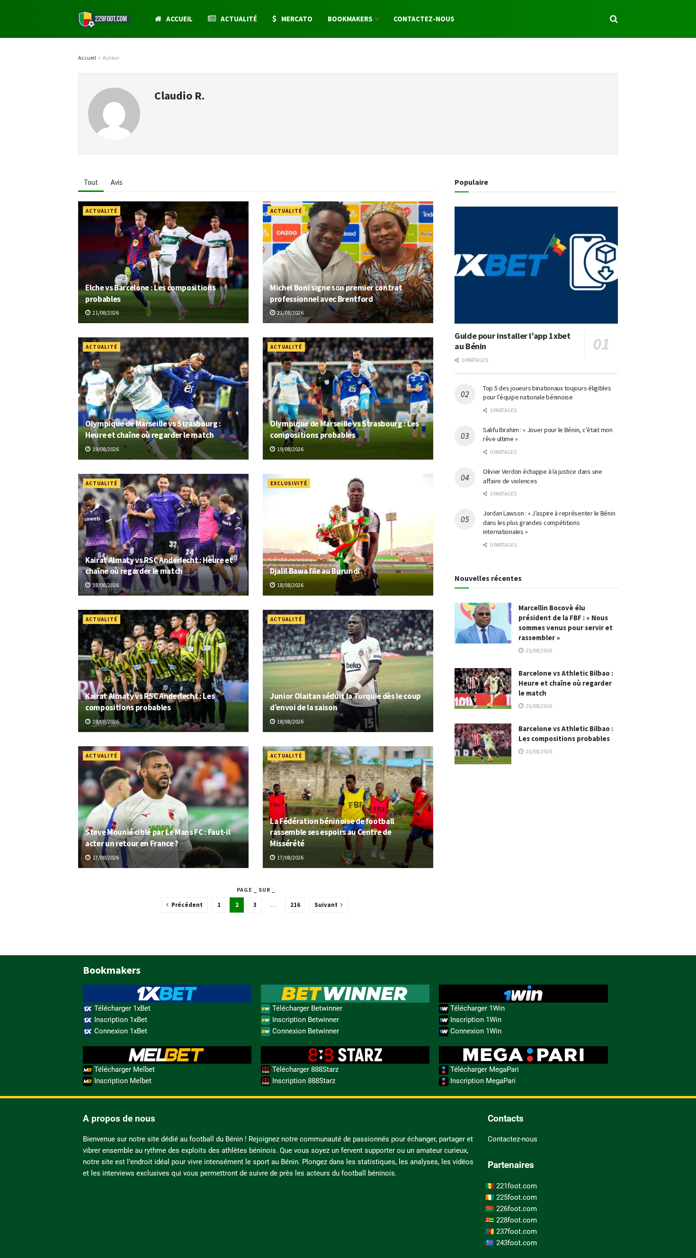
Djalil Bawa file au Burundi (315, 571)
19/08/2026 (105, 449)
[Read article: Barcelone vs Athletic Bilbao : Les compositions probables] (483, 744)
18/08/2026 (105, 584)
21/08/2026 (105, 312)
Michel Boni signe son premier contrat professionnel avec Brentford (336, 293)
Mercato (296, 18)
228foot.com (516, 1220)
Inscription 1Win (474, 1019)
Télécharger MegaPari (483, 1069)
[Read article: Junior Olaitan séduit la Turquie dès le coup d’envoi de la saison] (348, 671)
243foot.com (516, 1243)
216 (295, 905)
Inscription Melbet (122, 1081)
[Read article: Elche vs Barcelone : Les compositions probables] (163, 262)
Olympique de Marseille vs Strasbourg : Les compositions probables (344, 429)
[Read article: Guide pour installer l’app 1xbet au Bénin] (536, 265)
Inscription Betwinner (304, 1019)
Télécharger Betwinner (306, 1008)
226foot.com (516, 1208)
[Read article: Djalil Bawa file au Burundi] (348, 535)
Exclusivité (288, 483)
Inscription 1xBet (119, 1019)
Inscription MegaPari (482, 1081)
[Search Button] (614, 19)
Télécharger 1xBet (121, 1008)
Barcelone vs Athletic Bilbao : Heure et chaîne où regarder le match (565, 683)
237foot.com (516, 1231)
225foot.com (516, 1197)
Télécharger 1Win (476, 1008)
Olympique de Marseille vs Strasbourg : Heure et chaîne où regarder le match (153, 429)
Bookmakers (350, 18)
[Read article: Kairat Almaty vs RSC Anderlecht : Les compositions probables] (163, 671)
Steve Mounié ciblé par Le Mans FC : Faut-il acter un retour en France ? (157, 838)
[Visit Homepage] (104, 19)
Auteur (111, 57)
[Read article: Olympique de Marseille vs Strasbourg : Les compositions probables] (348, 398)
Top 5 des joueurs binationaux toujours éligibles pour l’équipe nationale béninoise (547, 393)
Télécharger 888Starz (304, 1069)
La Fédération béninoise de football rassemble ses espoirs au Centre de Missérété (332, 832)
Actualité (239, 18)
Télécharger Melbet (123, 1069)
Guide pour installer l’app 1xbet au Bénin (512, 341)
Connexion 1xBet (119, 1031)
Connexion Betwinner (304, 1031)
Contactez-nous (424, 18)
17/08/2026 (105, 857)
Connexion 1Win (474, 1031)
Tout (91, 182)
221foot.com (516, 1186)
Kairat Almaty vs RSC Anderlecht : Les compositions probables (149, 702)
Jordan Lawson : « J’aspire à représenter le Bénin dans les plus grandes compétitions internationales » (549, 522)
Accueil (179, 18)
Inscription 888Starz (302, 1081)
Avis (117, 182)
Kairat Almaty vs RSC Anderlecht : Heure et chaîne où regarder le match (159, 566)
